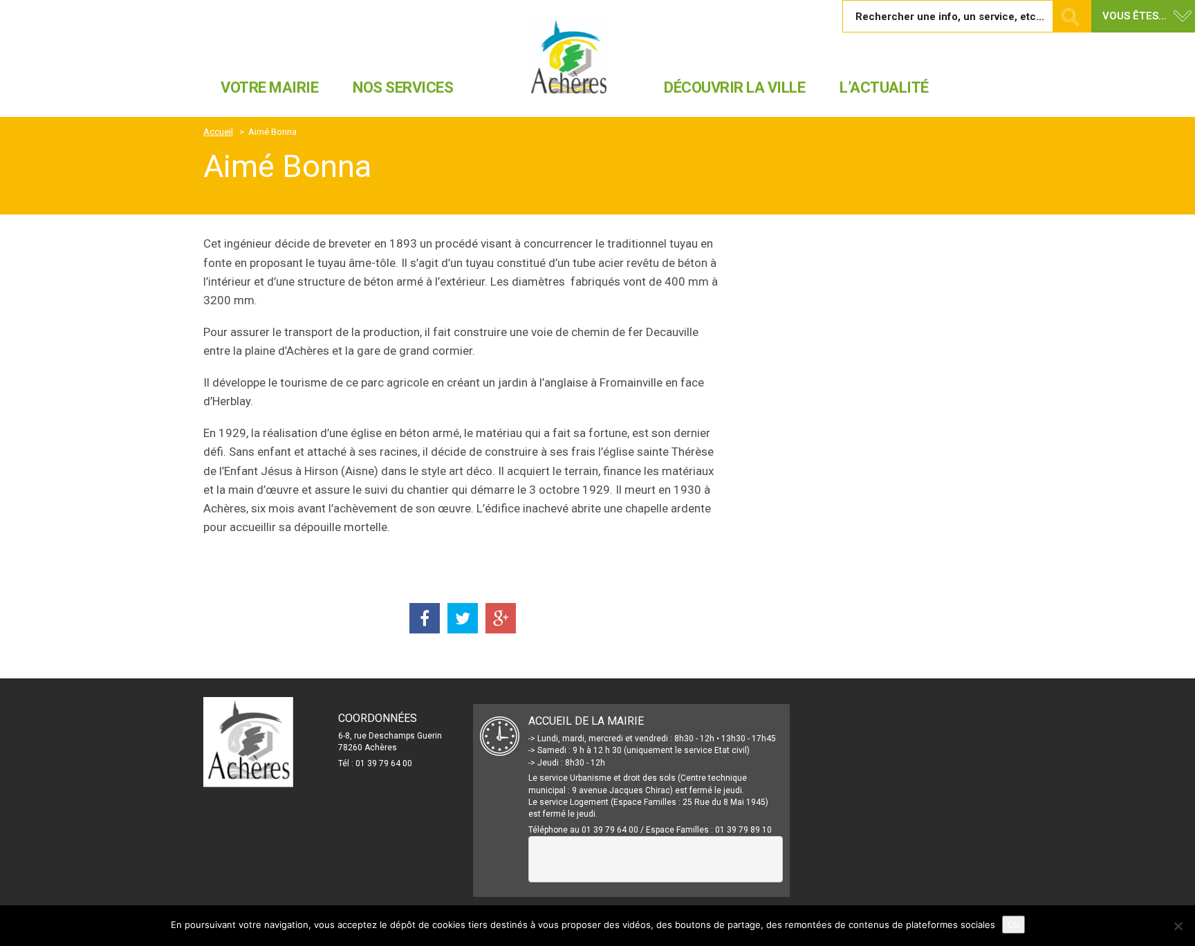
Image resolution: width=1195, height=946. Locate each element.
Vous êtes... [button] (1134, 16)
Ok (1013, 924)
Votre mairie (269, 87)
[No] (1178, 926)
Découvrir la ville (734, 87)
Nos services (403, 87)
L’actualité (884, 87)
